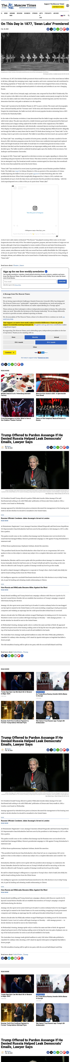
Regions (19, 13)
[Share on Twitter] (51, 29)
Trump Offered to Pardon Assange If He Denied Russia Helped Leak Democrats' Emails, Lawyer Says (32, 438)
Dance (22, 265)
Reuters (9, 446)
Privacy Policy (18, 285)
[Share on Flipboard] (64, 29)
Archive (56, 13)
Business (27, 13)
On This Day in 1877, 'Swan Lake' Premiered (35, 24)
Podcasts (48, 13)
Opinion (34, 13)
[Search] (68, 15)
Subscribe (62, 281)
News (6, 13)
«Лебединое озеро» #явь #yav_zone (35, 230)
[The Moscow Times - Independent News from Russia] (18, 5)
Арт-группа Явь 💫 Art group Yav (33, 234)
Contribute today (58, 6)
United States (17, 652)
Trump (25, 652)
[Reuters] (3, 447)
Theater (16, 265)
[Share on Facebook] (48, 29)
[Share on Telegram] (54, 29)
